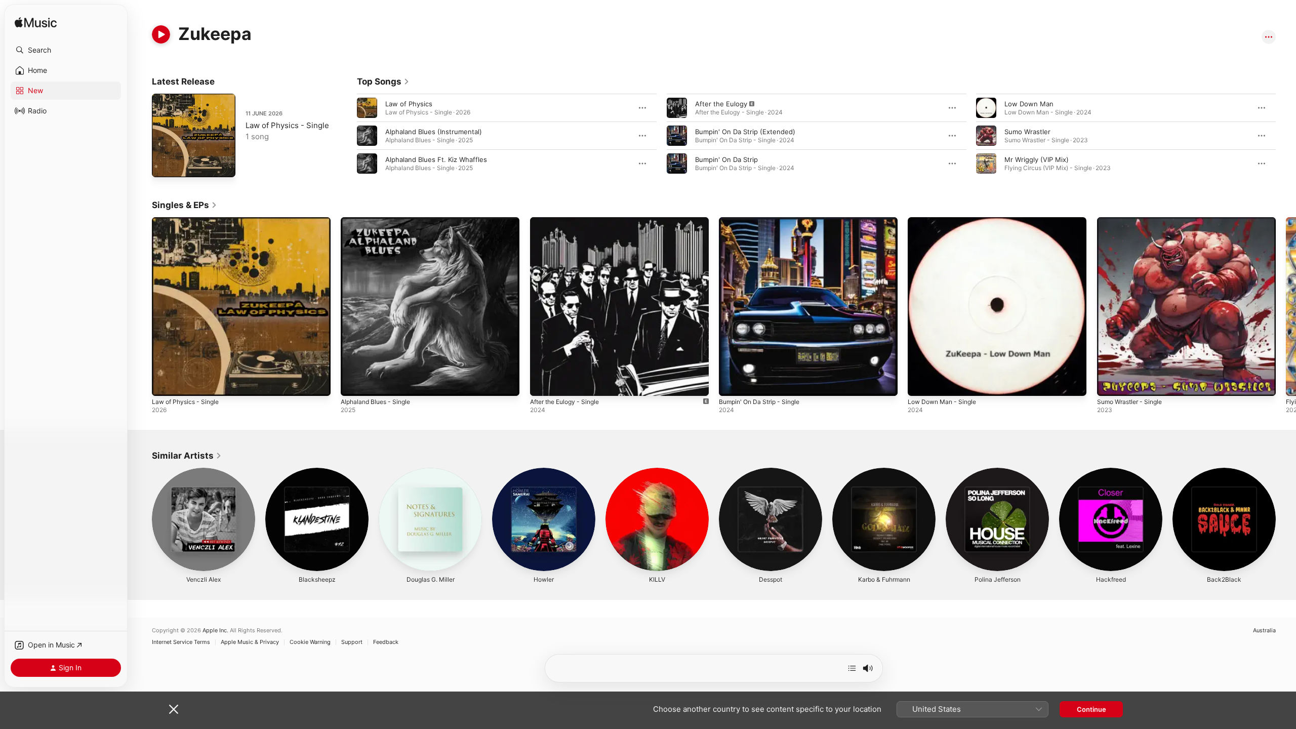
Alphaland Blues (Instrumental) (433, 132)
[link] (383, 81)
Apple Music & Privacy (250, 642)
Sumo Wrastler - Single (1133, 221)
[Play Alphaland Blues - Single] (353, 383)
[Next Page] (1286, 136)
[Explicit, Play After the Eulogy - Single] (542, 383)
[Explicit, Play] (677, 108)
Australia (1264, 630)
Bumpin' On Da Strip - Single (763, 221)
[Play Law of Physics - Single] (164, 164)
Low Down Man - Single (945, 221)
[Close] (173, 709)
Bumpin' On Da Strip (726, 159)
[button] (65, 50)
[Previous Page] (347, 136)
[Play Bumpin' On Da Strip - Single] (731, 383)
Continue (1091, 709)
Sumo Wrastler (1027, 132)
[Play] (161, 34)
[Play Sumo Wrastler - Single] (1109, 383)
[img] (36, 23)
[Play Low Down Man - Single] (920, 383)
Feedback (385, 642)
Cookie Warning (310, 642)
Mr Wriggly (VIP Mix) (1036, 159)
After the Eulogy (721, 104)
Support (351, 642)
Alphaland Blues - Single (379, 221)
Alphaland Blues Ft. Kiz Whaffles (436, 159)
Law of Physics (408, 104)
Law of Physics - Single (287, 125)
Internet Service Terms (181, 642)
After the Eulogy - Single (569, 221)
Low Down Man (1029, 104)
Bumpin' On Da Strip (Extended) (745, 132)
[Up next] (852, 668)
